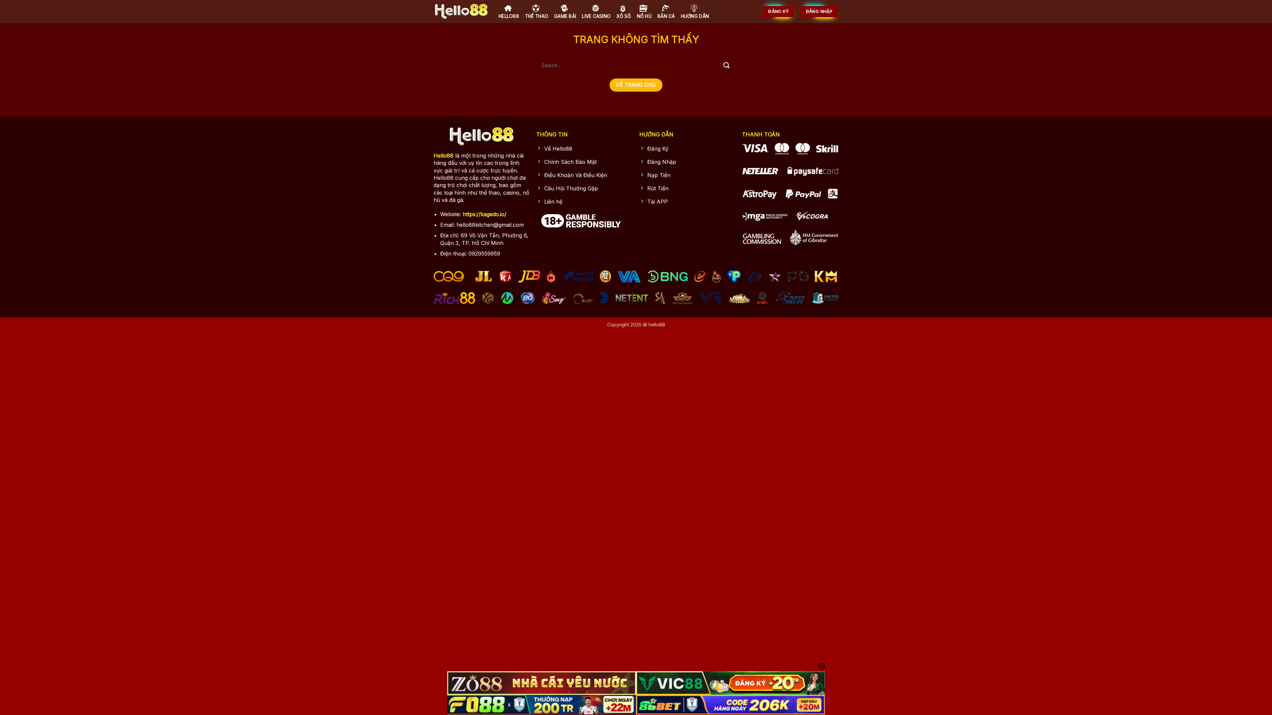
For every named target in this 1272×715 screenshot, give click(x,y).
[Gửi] (726, 65)
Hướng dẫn (695, 16)
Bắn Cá (666, 16)
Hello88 (509, 16)
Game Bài (565, 16)
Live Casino (596, 16)
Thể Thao (536, 16)
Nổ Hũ (644, 16)
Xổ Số (623, 16)
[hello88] (461, 12)
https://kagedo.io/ (484, 214)
